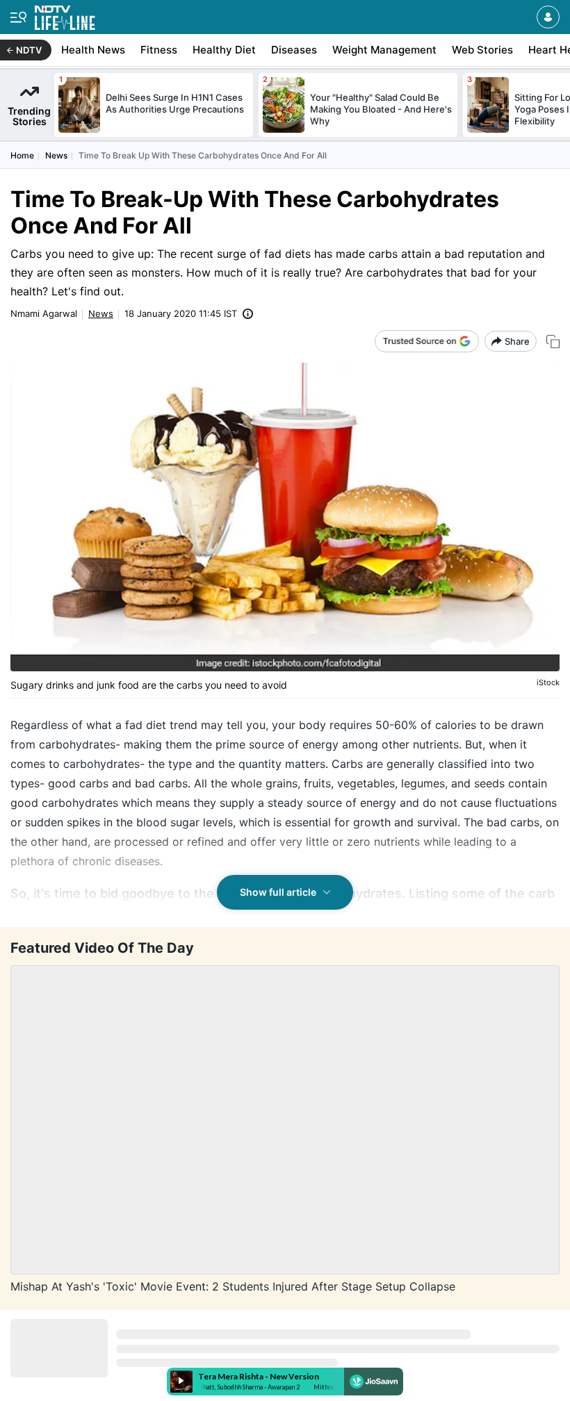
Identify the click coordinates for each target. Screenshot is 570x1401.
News (56, 155)
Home (22, 155)
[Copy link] (553, 341)
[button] (548, 17)
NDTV (29, 50)
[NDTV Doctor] (65, 15)
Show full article (278, 892)
